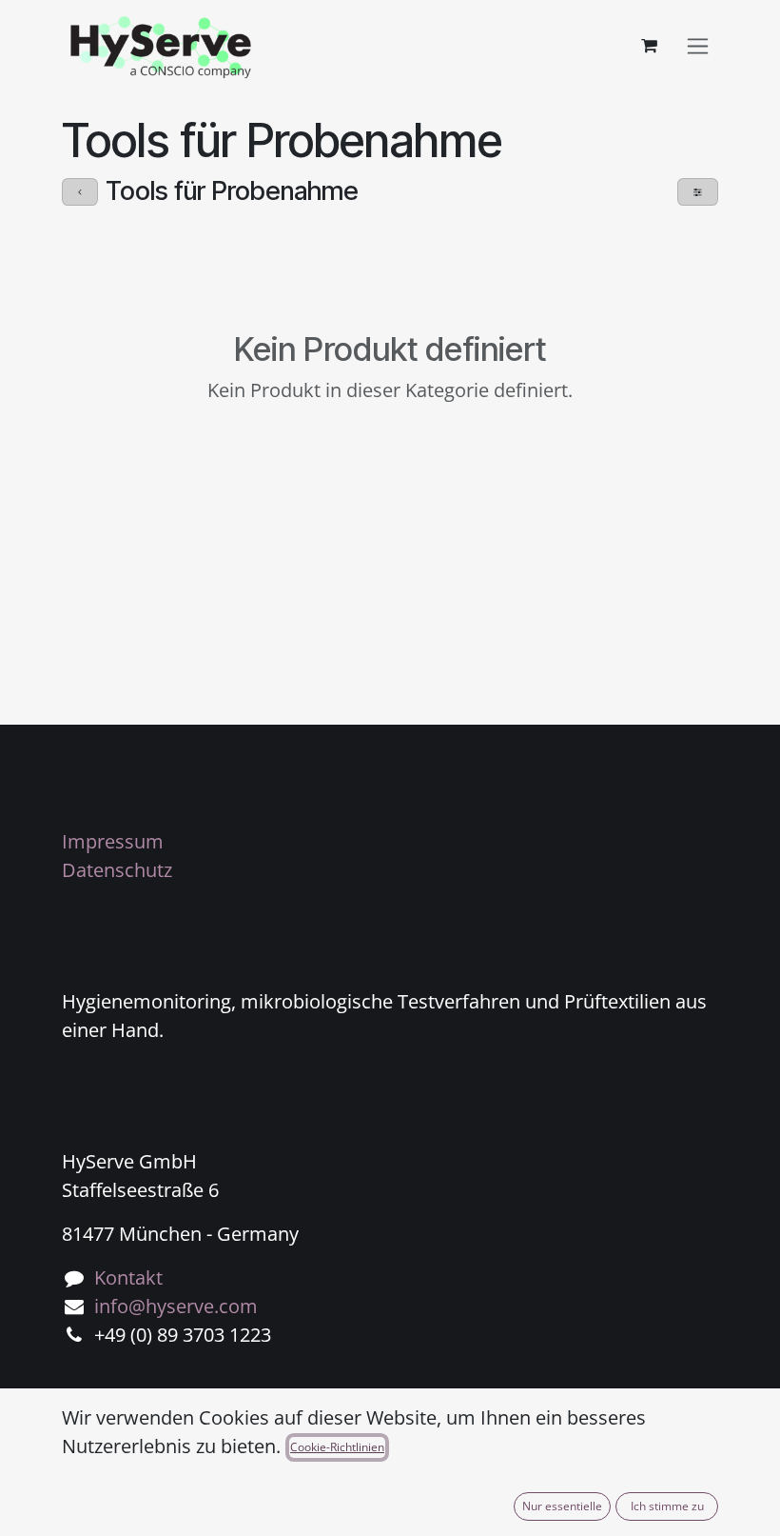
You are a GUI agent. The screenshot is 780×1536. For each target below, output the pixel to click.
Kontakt (128, 1277)
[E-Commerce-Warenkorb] (649, 46)
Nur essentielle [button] (562, 1506)
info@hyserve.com (176, 1306)
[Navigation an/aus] (697, 46)
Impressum (113, 841)
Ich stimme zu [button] (667, 1506)
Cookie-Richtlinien (337, 1447)
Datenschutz (117, 870)
